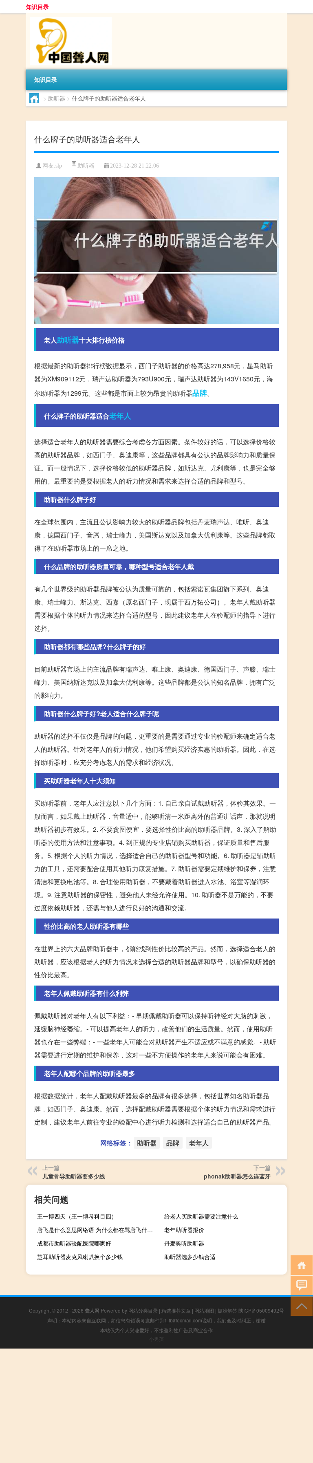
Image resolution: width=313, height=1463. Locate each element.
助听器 (56, 98)
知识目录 (37, 6)
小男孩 (156, 1338)
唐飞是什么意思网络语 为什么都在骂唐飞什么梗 (97, 1230)
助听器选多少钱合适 (190, 1256)
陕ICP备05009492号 (261, 1310)
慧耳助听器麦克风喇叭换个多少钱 (80, 1256)
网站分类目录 (143, 1310)
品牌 (199, 393)
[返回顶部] (300, 1305)
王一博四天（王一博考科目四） (77, 1216)
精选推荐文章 (176, 1310)
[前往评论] (300, 1285)
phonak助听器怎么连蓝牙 (237, 1176)
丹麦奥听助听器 (184, 1243)
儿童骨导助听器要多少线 (73, 1176)
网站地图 (204, 1310)
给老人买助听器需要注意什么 (201, 1216)
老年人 (120, 415)
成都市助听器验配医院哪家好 (74, 1243)
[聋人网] (69, 16)
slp (58, 166)
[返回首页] (300, 1264)
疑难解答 (227, 1310)
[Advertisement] (156, 1406)
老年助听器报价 (184, 1230)
